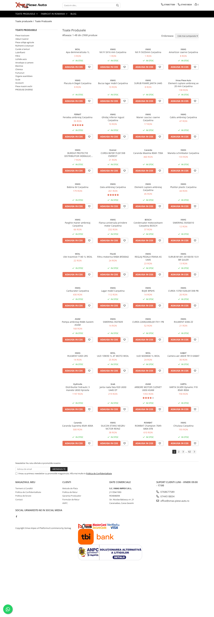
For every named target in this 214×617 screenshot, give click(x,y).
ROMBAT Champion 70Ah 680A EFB (148, 427)
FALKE (113, 253)
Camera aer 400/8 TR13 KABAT (183, 355)
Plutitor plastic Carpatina (183, 187)
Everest (113, 150)
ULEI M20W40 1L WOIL (148, 355)
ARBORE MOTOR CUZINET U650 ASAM (148, 389)
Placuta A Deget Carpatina (77, 83)
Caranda (148, 150)
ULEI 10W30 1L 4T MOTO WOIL (113, 355)
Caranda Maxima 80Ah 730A (148, 153)
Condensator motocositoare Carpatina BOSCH (148, 224)
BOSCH (148, 219)
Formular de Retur (70, 499)
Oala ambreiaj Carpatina (113, 187)
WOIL (77, 49)
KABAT (183, 353)
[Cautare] (117, 5)
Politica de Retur (70, 492)
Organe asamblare (23, 76)
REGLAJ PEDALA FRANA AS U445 (148, 258)
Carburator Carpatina (77, 290)
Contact (19, 499)
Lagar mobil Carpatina (113, 290)
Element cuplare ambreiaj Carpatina (148, 189)
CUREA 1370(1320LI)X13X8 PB (183, 290)
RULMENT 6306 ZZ (183, 321)
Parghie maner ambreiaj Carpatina (77, 224)
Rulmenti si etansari (24, 45)
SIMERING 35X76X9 (113, 321)
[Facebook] (16, 516)
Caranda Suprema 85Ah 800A (77, 425)
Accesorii (19, 82)
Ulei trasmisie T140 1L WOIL (77, 256)
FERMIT (77, 114)
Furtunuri (19, 72)
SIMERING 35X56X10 (183, 222)
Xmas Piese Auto (183, 80)
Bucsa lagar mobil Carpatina (113, 83)
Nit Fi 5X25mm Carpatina (148, 52)
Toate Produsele (25, 13)
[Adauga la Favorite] (89, 66)
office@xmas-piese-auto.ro (174, 500)
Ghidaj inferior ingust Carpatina (113, 119)
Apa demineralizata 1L (77, 52)
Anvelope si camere (24, 62)
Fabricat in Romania (53, 13)
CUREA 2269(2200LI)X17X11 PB (148, 321)
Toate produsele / (24, 21)
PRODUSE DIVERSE (24, 89)
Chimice (19, 69)
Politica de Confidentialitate (99, 473)
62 (189, 451)
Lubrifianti (20, 52)
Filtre (17, 55)
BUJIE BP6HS (148, 290)
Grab (113, 384)
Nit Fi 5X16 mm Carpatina (112, 52)
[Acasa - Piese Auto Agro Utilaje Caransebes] (31, 5)
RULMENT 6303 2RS (77, 355)
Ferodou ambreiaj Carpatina (77, 117)
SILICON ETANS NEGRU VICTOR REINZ (113, 427)
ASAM (77, 319)
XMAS (113, 49)
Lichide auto (21, 59)
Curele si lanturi (22, 49)
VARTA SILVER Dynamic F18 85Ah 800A (183, 389)
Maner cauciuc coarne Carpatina (148, 119)
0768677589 (167, 491)
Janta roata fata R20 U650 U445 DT (113, 389)
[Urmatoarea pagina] (194, 452)
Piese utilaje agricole (24, 42)
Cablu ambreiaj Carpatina (183, 117)
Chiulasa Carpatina (183, 425)
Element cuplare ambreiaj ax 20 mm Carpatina (183, 85)
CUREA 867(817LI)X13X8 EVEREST (113, 155)
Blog (73, 13)
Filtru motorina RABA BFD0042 (113, 256)
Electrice (19, 65)
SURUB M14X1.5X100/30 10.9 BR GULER (183, 258)
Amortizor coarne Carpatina (183, 52)
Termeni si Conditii (24, 488)
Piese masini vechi (23, 86)
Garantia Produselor (71, 495)
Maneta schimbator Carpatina (183, 153)
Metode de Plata (70, 488)
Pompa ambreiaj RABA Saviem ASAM (78, 323)
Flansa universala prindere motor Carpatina (113, 224)
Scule (17, 79)
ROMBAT (148, 422)
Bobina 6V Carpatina (77, 187)
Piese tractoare (22, 35)
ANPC (65, 503)
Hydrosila (77, 384)
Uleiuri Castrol (21, 38)
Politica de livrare (23, 495)
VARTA (183, 384)
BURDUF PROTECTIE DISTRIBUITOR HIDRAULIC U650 (77, 155)
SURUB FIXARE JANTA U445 (148, 83)
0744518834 (167, 496)
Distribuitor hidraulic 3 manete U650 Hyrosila (78, 389)
